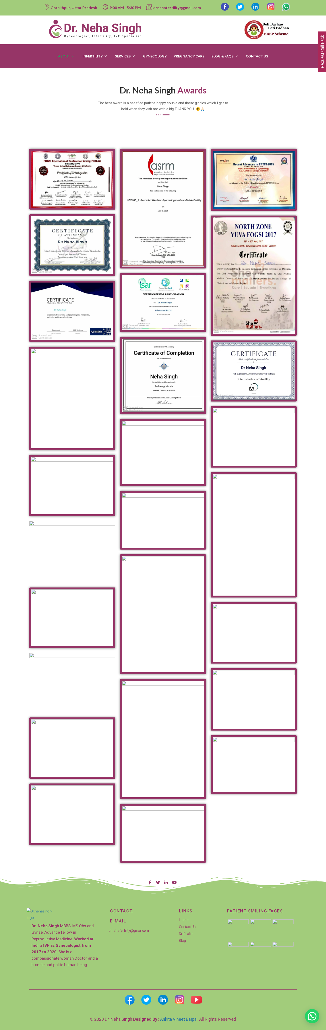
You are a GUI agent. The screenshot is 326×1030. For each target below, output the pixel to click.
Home (183, 920)
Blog (182, 940)
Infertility (93, 56)
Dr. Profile (186, 934)
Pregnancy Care (189, 56)
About (64, 56)
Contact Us (257, 56)
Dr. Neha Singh (119, 1019)
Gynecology (155, 56)
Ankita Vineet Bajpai (178, 1019)
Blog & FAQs (222, 56)
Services (123, 56)
